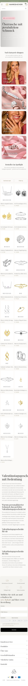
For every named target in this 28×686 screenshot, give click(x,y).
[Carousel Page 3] (6, 200)
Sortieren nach (7, 180)
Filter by (21, 180)
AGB (4, 680)
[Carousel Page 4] (7, 200)
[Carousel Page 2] (4, 200)
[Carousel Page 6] (10, 200)
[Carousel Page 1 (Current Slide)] (3, 200)
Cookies (23, 680)
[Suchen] (25, 8)
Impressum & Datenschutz (13, 680)
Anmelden (14, 629)
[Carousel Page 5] (23, 246)
